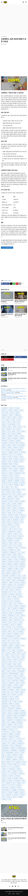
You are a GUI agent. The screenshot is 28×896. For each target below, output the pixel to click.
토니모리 (12, 654)
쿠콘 (9, 650)
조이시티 (15, 617)
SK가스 (13, 785)
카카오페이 (4, 631)
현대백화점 (16, 713)
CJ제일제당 (10, 734)
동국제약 (3, 445)
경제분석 (10, 410)
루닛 (9, 470)
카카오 (10, 629)
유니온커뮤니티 (4, 594)
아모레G (10, 543)
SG (23, 783)
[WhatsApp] (14, 284)
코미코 (8, 640)
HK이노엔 (17, 752)
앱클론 (15, 554)
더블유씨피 (22, 438)
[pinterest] (15, 886)
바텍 (3, 484)
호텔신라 (3, 720)
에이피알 (3, 564)
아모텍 (15, 543)
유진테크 (8, 596)
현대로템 (22, 710)
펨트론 (15, 664)
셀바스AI (3, 519)
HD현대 (11, 745)
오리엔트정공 (12, 575)
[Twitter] (11, 284)
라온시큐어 (16, 459)
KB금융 (3, 762)
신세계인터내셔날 (11, 531)
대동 (18, 431)
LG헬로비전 (15, 771)
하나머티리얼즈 (17, 678)
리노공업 (21, 470)
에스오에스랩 (13, 557)
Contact (18, 893)
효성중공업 (13, 722)
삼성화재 (14, 503)
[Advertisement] (14, 20)
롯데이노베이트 (21, 466)
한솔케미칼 (4, 694)
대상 (9, 433)
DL (14, 738)
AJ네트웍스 (8, 727)
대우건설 (13, 433)
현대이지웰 (9, 715)
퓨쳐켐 (18, 668)
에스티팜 (15, 559)
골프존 (7, 412)
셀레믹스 (22, 517)
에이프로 (22, 561)
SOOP (3, 796)
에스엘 (3, 557)
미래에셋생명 (10, 480)
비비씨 (3, 491)
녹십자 (3, 429)
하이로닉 (3, 680)
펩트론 (19, 664)
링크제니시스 (4, 473)
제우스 (17, 610)
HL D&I (22, 752)
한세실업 (16, 692)
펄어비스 (3, 664)
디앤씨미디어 (4, 454)
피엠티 (22, 673)
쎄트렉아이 (15, 536)
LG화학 (20, 771)
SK (9, 785)
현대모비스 (10, 713)
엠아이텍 (8, 571)
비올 (14, 494)
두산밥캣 (12, 450)
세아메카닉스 (23, 515)
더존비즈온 (12, 440)
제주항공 (10, 617)
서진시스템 (9, 512)
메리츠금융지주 (4, 477)
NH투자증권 (16, 778)
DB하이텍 (17, 736)
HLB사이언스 (15, 755)
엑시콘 (16, 566)
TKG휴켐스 (4, 799)
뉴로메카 (3, 431)
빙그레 (24, 494)
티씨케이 (8, 657)
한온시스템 (20, 694)
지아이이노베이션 (5, 624)
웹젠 (3, 589)
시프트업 (15, 529)
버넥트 (11, 484)
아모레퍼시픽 (4, 543)
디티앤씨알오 (4, 459)
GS (10, 741)
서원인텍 (3, 512)
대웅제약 (19, 433)
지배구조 (20, 622)
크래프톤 (13, 650)
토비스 (18, 654)
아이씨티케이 (23, 547)
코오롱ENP (17, 645)
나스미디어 (13, 419)
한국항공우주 (4, 689)
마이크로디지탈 (17, 473)
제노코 (8, 610)
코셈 (13, 640)
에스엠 (8, 557)
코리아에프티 (23, 638)
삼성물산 (3, 498)
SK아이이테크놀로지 (5, 790)
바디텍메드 (4, 482)
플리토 (8, 671)
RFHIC (23, 780)
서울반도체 (22, 510)
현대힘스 (21, 717)
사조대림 (3, 496)
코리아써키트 (16, 638)
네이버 (18, 422)
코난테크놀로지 (4, 638)
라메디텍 (10, 459)
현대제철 (15, 715)
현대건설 (3, 710)
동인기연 (21, 447)
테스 (3, 654)
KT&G (23, 764)
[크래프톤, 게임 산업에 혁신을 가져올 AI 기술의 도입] (21, 309)
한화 (10, 701)
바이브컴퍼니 (16, 482)
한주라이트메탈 (4, 699)
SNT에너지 (22, 794)
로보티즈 (21, 461)
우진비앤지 (4, 585)
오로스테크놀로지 (5, 575)
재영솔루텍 (15, 608)
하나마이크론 (9, 678)
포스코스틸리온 (10, 666)
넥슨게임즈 (4, 426)
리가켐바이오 (15, 470)
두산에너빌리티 (19, 450)
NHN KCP (4, 780)
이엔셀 (10, 603)
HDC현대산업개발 (9, 752)
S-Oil (3, 783)
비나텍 (23, 489)
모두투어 (22, 477)
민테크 (22, 480)
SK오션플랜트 (14, 790)
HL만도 (3, 755)
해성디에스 (4, 708)
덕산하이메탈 (4, 443)
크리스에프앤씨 (20, 650)
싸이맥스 (3, 536)
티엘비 (23, 657)
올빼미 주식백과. (12, 891)
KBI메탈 (8, 762)
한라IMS (17, 689)
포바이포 (3, 666)
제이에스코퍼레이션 (18, 613)
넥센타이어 (4, 424)
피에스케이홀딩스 (21, 671)
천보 (14, 626)
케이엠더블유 (16, 633)
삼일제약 (3, 508)
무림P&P (3, 480)
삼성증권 (3, 503)
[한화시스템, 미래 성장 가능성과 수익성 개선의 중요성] (4, 369)
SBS (14, 783)
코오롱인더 (11, 645)
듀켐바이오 (16, 452)
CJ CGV (12, 731)
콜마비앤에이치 (17, 647)
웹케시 (7, 589)
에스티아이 (10, 559)
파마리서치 (15, 659)
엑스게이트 (11, 566)
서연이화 (8, 510)
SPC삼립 (8, 796)
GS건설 (14, 741)
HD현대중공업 (21, 750)
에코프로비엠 (22, 564)
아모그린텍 (17, 540)
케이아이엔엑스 (20, 631)
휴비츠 (21, 724)
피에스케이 (14, 671)
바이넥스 (9, 482)
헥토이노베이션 (11, 708)
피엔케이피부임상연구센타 (13, 673)
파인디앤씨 (22, 659)
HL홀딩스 (8, 755)
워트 (15, 585)
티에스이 (18, 657)
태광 (24, 652)
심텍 (20, 533)
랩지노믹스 (22, 459)
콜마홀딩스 (4, 650)
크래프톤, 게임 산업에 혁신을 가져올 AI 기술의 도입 (21, 315)
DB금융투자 (4, 736)
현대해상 (15, 717)
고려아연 (21, 410)
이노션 (3, 599)
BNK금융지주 (4, 729)
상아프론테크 (21, 508)
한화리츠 (15, 701)
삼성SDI (3, 505)
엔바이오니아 (22, 566)
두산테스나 (4, 452)
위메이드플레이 (4, 592)
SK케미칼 (10, 792)
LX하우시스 (4, 778)
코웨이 (22, 645)
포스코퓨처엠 (4, 668)
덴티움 (17, 443)
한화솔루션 (11, 703)
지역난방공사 (19, 624)
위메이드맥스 (18, 589)
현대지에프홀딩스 (22, 715)
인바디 (15, 603)
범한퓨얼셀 (16, 484)
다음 (3, 350)
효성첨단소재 (19, 722)
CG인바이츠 (11, 729)
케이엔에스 (9, 633)
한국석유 (22, 682)
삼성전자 (16, 501)
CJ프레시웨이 (17, 734)
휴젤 (3, 727)
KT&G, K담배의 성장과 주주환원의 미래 (7, 315)
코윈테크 (3, 647)
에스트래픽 (4, 559)
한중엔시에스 (12, 699)
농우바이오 (19, 429)
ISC (15, 757)
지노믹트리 (4, 622)
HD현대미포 (13, 748)
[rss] (18, 886)
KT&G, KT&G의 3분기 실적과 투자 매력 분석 (7, 301)
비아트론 (13, 491)
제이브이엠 (22, 610)
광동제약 (17, 412)
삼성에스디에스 (4, 501)
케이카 (22, 633)
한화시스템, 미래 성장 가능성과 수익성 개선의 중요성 (17, 368)
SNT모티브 (16, 794)
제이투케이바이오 (11, 615)
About (13, 893)
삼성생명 (17, 498)
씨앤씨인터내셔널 (10, 538)
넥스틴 (18, 424)
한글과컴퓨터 (11, 689)
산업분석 (15, 496)
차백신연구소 (9, 626)
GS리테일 (4, 743)
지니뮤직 (9, 622)
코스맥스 (17, 640)
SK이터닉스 (4, 792)
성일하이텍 (4, 515)
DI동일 (10, 738)
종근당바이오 (4, 620)
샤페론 (3, 510)
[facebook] (12, 886)
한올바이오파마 (4, 696)
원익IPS (3, 587)
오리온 (18, 575)
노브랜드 (19, 426)
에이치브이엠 (10, 561)
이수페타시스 (4, 603)
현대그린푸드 (9, 710)
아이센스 (16, 547)
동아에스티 (4, 447)
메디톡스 (11, 475)
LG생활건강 (4, 769)
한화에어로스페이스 (5, 706)
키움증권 (13, 652)
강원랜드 (11, 408)
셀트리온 (8, 519)
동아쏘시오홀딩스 (21, 445)
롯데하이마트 (4, 470)
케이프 (3, 636)
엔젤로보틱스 (10, 568)
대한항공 (8, 438)
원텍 (13, 587)
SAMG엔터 (8, 783)
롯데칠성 (15, 468)
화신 (24, 720)
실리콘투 (15, 533)
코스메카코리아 (4, 643)
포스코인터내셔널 (18, 666)
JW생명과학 (8, 759)
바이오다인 (22, 482)
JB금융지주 (21, 757)
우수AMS (10, 582)
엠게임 (22, 568)
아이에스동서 (4, 550)
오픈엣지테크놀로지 (17, 578)
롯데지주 (10, 468)
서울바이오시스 (14, 510)
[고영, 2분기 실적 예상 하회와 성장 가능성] (4, 829)
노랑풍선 (14, 426)
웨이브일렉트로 (19, 587)
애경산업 (3, 554)
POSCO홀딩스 (17, 780)
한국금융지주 (11, 682)
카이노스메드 (4, 629)
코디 (10, 638)
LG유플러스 (19, 769)
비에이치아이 (4, 494)
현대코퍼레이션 (9, 717)
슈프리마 (3, 524)
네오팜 (14, 422)
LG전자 (9, 771)
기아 (3, 419)
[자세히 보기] (23, 284)
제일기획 (22, 615)
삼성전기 (11, 501)
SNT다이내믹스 (9, 794)
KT (19, 764)
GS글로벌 (20, 741)
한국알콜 (3, 685)
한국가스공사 (4, 682)
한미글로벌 (23, 689)
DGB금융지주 (4, 738)
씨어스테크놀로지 (18, 538)
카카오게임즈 (16, 629)
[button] (2, 2)
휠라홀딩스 (10, 724)
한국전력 (15, 685)
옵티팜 (24, 578)
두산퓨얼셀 (10, 452)
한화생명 (20, 701)
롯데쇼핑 (15, 463)
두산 (3, 450)
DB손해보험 (11, 736)
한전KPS (16, 696)
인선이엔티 (4, 606)
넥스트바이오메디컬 (11, 424)
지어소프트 (12, 624)
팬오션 (20, 661)
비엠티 (10, 494)
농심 (13, 429)
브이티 (13, 489)
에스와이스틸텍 (21, 557)
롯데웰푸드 (14, 466)
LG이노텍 (3, 771)
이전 (25, 350)
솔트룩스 (8, 522)
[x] (10, 886)
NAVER (9, 778)
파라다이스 (9, 659)
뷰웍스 (16, 487)
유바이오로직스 (18, 594)
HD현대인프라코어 (5, 750)
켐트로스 (18, 636)
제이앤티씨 (11, 613)
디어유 (10, 454)
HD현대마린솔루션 (5, 748)
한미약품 (3, 692)
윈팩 (10, 592)
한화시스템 (17, 703)
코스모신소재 (12, 643)
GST (9, 743)
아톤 (19, 552)
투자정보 (22, 654)
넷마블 (9, 426)
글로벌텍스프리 (18, 415)
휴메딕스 (15, 724)
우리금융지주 (4, 582)
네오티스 (8, 422)
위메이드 (12, 589)
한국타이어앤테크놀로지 (17, 687)
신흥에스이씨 (9, 533)
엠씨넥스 (3, 571)
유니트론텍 (12, 594)
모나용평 (16, 477)
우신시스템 (17, 582)
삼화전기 (8, 508)
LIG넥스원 (4, 773)
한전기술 (11, 696)
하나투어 (23, 678)
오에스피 (3, 578)
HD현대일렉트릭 (14, 750)
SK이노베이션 (21, 790)
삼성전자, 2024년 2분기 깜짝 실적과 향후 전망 (17, 833)
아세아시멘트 (4, 545)
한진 (17, 699)
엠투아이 (19, 571)
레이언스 (9, 461)
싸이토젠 (8, 536)
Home (9, 893)
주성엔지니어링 (17, 620)
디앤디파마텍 (23, 452)
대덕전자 (13, 431)
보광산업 (22, 484)
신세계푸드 (5, 36)
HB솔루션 (13, 743)
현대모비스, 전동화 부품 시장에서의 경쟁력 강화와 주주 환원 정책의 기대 (17, 373)
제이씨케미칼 (4, 613)
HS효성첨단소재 (10, 757)
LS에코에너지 (4, 776)
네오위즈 (3, 422)
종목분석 (10, 280)
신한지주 (3, 533)
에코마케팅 (9, 564)
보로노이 (7, 487)
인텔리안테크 (23, 606)
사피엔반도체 (9, 496)
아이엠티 (18, 550)
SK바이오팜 (13, 787)
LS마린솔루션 (21, 773)
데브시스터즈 (11, 443)
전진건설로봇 (21, 608)
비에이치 (19, 491)
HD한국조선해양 (5, 745)
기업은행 (7, 419)
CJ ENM (18, 731)
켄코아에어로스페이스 (10, 636)
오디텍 (18, 573)
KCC (13, 762)
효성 (8, 722)
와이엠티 (13, 580)
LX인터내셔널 (17, 776)
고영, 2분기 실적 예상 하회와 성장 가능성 (15, 827)
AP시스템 (14, 727)
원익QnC (9, 587)
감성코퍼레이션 (4, 408)
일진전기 (3, 608)
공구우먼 (12, 412)
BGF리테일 (20, 727)
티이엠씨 (3, 659)
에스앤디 (19, 554)
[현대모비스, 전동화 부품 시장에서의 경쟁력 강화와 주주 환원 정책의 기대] (4, 374)
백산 (6, 484)
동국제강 (22, 443)
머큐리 (23, 473)
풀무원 (10, 668)
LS (8, 773)
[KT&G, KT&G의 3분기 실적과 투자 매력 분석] (7, 295)
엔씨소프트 (4, 568)
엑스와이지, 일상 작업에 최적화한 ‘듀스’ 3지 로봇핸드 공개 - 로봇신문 (13, 398)
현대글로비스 (16, 710)
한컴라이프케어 (4, 701)
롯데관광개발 (4, 463)
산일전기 (21, 496)
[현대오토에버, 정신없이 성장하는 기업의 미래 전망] (4, 380)
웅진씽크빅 (10, 585)
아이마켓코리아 (10, 547)
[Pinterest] (17, 284)
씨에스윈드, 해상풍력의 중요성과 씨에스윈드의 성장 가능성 (21, 301)
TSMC (9, 799)
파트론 (10, 661)
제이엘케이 (4, 615)
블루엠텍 (18, 489)
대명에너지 (23, 431)
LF (8, 766)
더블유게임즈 (15, 438)
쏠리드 (3, 538)
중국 (23, 620)
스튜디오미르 (12, 526)
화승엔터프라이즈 (10, 720)
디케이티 (21, 457)
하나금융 (15, 675)
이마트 (11, 601)
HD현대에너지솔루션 (21, 748)
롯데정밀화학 (4, 468)
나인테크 (19, 419)
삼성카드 (8, 503)
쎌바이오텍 (21, 536)
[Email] (20, 284)
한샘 (8, 692)
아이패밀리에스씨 (13, 552)
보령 (3, 487)
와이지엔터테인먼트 (20, 580)
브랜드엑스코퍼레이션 (6, 489)
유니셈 (19, 592)
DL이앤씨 (19, 738)
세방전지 (16, 515)
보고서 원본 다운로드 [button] (8, 247)
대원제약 (3, 436)
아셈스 (10, 545)
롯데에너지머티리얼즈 (6, 466)
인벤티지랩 (20, 603)
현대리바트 (4, 713)
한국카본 (3, 687)
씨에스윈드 (4, 540)
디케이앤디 (15, 457)
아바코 (20, 543)
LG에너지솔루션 (11, 769)
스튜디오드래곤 (4, 526)
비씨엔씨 (8, 491)
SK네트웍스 (19, 785)
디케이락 (9, 457)
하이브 (8, 680)
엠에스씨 (14, 571)
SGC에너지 (4, 785)
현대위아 (3, 715)
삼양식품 (8, 505)
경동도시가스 (4, 410)
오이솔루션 (9, 578)
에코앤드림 (15, 564)
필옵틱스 (3, 675)
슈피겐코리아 (9, 524)
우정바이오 (23, 582)
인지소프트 (10, 606)
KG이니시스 (4, 764)
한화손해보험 (4, 703)
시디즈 (18, 526)
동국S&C (9, 445)
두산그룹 (7, 450)
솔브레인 (3, 522)
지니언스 (15, 622)
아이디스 (3, 547)
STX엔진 (14, 796)
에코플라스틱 (4, 566)
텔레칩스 (7, 654)
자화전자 (8, 608)
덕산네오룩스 (18, 440)
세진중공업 (17, 517)
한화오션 (18, 706)
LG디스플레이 (16, 766)
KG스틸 (24, 762)
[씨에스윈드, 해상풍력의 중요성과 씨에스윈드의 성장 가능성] (21, 295)
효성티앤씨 (4, 724)
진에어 (3, 626)
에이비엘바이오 (22, 559)
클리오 (8, 652)
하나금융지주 (21, 675)
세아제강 (11, 517)
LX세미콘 (11, 776)
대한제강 (3, 438)
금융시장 (3, 417)
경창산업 (15, 410)
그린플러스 (11, 415)
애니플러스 (9, 554)
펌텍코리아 (9, 664)
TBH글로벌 (20, 796)
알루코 (23, 552)
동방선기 (14, 445)
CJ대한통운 (4, 734)
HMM (21, 755)
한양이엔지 (14, 694)
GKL (6, 741)
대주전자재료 (9, 436)
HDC (3, 752)
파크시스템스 (4, 661)
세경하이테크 (10, 515)
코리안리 (3, 640)
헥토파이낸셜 (18, 708)
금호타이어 (20, 417)
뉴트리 (8, 431)
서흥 (14, 512)
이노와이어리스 (16, 599)
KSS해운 (15, 764)
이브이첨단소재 (17, 601)
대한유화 (22, 436)
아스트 (15, 545)
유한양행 (14, 596)
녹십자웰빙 (8, 429)
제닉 (13, 610)
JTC (3, 759)
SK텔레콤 (16, 792)
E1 (23, 738)
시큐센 (10, 529)
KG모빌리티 (18, 762)
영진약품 (13, 573)
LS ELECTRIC (14, 773)
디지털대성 (4, 457)
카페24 (9, 631)
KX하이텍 (3, 766)
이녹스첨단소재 (4, 601)
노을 (24, 426)
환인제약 (3, 722)
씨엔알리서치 (10, 540)
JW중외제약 (15, 759)
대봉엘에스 (4, 433)
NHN (21, 778)
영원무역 (8, 573)
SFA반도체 (19, 783)
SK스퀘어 (19, 787)
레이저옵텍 (15, 461)
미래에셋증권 (17, 480)
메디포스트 (17, 475)
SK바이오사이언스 (5, 787)
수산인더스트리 (15, 522)
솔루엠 (22, 519)
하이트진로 (22, 680)
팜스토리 (15, 661)
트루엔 (3, 657)
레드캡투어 (4, 461)
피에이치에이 (4, 673)
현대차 (3, 717)
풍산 (14, 668)
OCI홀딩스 (10, 780)
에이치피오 (17, 561)
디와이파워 (19, 454)
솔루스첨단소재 (15, 519)
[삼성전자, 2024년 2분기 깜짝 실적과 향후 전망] (4, 834)
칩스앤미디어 (19, 626)
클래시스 (3, 652)
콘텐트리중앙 (9, 647)
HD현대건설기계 (18, 745)
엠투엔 (3, 573)
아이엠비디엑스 (11, 550)
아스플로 (19, 545)
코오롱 (18, 643)
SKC (3, 794)
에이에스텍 (4, 561)
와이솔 (3, 580)
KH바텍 (10, 764)
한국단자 (17, 682)
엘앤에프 (16, 568)
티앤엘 (13, 657)
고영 (3, 412)
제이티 (18, 615)
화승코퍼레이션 (18, 720)
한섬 (12, 692)
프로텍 (23, 668)
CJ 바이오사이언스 (5, 731)
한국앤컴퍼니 (9, 685)
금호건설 (8, 417)
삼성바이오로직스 (10, 498)
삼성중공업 (22, 501)
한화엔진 (12, 706)
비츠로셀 (19, 494)
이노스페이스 (9, 599)
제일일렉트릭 (4, 617)
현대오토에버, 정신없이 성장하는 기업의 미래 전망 (17, 378)
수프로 (22, 522)
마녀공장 (10, 473)
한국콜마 (8, 687)
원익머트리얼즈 (21, 585)
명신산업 (11, 477)
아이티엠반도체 (4, 552)
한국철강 (21, 685)
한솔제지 (22, 692)
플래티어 (3, 671)
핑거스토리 (9, 675)
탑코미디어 (19, 652)
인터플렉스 (16, 606)
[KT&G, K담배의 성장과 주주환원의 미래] (7, 309)
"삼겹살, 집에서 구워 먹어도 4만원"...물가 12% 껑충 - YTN (12, 393)
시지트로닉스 (4, 529)
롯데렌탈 (10, 463)
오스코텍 (23, 575)
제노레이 (3, 610)
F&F (2, 741)
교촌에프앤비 (4, 415)
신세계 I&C (4, 531)
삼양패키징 (15, 505)
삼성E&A (19, 503)
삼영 (19, 505)
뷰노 (12, 487)
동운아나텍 (15, 447)
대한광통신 (16, 436)
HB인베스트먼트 (21, 743)
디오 (14, 454)
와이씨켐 (8, 580)
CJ (16, 729)
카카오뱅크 (22, 629)
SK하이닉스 (22, 792)
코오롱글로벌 (4, 645)
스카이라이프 (16, 524)
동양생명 (9, 447)
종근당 (21, 617)
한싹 (9, 694)
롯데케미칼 (22, 468)
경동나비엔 (17, 408)
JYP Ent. (21, 759)
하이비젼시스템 (14, 680)
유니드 (15, 592)
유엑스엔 (3, 596)
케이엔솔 (3, 633)
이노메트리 (20, 596)
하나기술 (3, 678)
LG (11, 766)
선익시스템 (19, 512)
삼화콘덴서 (15, 508)
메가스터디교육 (4, 475)
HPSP (3, 757)
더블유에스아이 (4, 440)
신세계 (20, 529)
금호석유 (14, 417)
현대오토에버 (23, 713)
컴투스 (14, 631)
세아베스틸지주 (4, 517)
